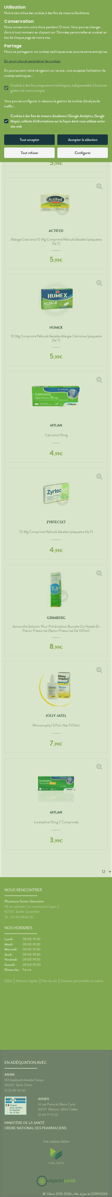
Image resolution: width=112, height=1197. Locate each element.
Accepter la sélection (82, 139)
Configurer (83, 152)
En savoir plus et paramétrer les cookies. (32, 61)
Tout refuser (29, 152)
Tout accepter (29, 139)
